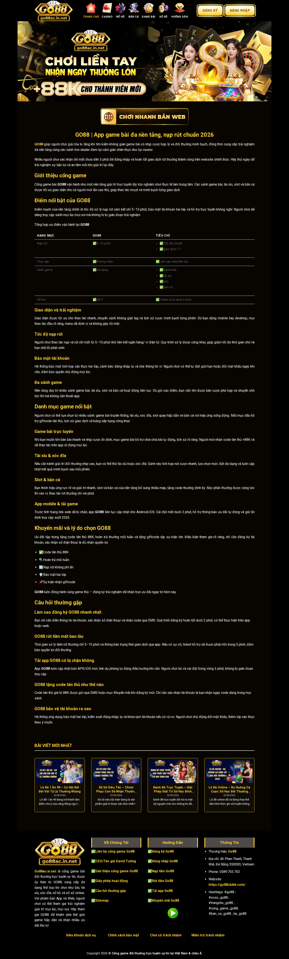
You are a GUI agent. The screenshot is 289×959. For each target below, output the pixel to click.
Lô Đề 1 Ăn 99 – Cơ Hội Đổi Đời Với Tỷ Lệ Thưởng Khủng (60, 789)
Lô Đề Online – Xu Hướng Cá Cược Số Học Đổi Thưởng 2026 (229, 789)
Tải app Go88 (162, 891)
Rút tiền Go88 (162, 881)
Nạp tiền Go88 (163, 871)
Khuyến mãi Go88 (165, 900)
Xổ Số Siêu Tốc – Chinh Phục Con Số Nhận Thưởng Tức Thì (116, 789)
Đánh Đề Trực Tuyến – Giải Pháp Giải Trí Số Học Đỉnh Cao (172, 789)
